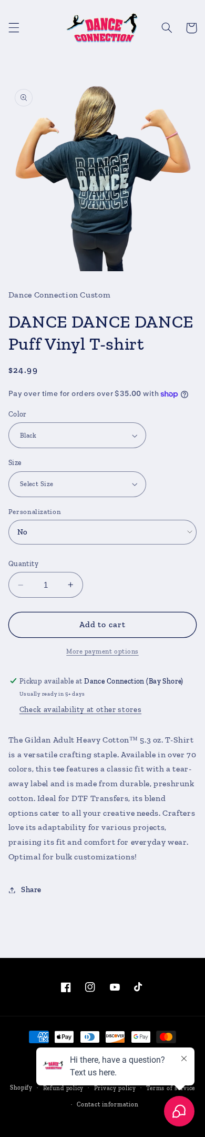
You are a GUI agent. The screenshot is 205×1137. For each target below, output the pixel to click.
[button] (14, 28)
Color (17, 414)
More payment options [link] (102, 651)
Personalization (34, 512)
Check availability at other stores (80, 709)
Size (15, 462)
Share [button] (31, 889)
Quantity (23, 563)
